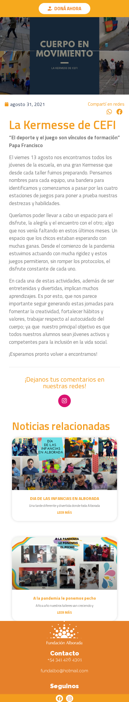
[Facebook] (59, 698)
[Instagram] (64, 401)
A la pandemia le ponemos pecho (64, 598)
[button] (109, 111)
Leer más (64, 512)
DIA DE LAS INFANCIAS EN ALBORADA (64, 498)
